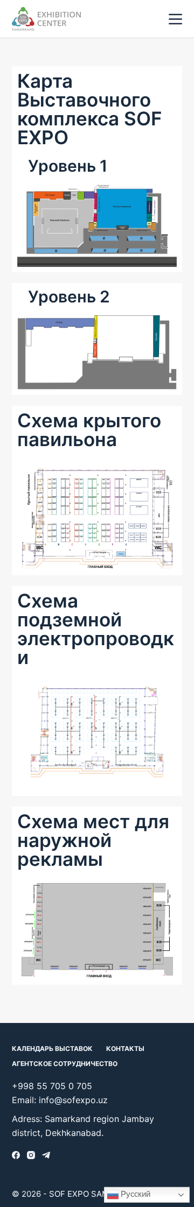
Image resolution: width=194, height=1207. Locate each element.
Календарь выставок (52, 1048)
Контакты (125, 1048)
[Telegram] (46, 1155)
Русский (134, 1194)
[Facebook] (16, 1155)
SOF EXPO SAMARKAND (95, 1194)
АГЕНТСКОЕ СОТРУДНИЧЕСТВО (64, 1064)
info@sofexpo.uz (73, 1100)
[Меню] (175, 19)
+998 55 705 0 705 (52, 1086)
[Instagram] (31, 1155)
